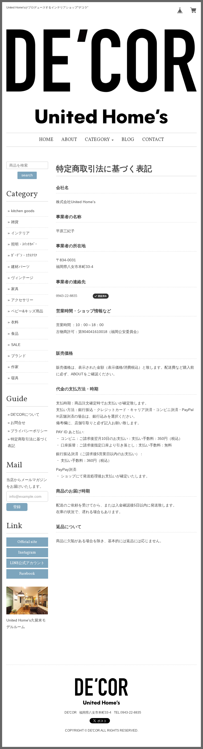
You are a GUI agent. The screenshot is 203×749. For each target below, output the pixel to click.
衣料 (15, 322)
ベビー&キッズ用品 (27, 311)
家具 (15, 289)
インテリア (20, 233)
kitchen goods (22, 211)
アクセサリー (22, 300)
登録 (17, 507)
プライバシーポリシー (29, 431)
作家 (15, 367)
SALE (15, 344)
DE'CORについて (25, 414)
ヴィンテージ (22, 278)
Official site (27, 542)
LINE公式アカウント (27, 563)
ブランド (18, 356)
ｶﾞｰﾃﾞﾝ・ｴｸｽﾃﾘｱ (24, 255)
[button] (99, 140)
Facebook (27, 573)
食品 (15, 333)
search (27, 175)
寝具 (15, 378)
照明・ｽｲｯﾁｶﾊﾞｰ (24, 244)
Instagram (27, 552)
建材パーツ (20, 266)
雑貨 (15, 222)
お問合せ (18, 423)
